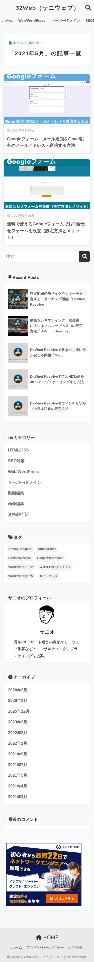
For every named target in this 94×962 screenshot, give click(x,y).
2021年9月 (17, 754)
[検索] (84, 256)
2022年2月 (17, 733)
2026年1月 (17, 700)
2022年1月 (17, 743)
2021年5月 (17, 775)
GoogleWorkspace (50, 558)
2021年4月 (17, 786)
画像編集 (16, 504)
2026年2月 (17, 690)
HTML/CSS (18, 450)
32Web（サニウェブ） (47, 7)
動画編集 (16, 493)
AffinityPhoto (47, 549)
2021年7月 (17, 765)
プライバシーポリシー (45, 947)
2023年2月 (17, 722)
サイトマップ (49, 576)
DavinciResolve (19, 558)
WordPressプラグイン (55, 567)
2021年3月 (17, 797)
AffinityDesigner (20, 549)
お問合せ (75, 947)
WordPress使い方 (20, 576)
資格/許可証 (18, 514)
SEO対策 (16, 461)
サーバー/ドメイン (65, 21)
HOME (50, 937)
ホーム (7, 21)
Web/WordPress (31, 21)
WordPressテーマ (20, 567)
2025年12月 (19, 711)
